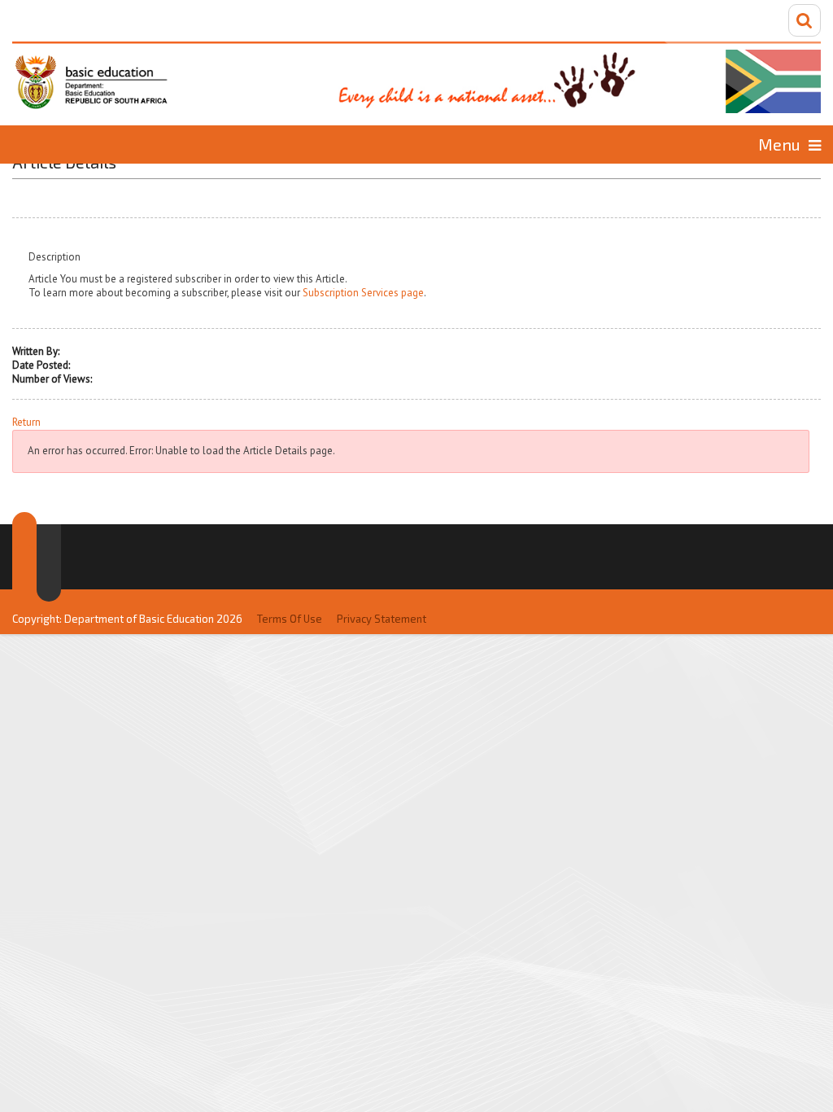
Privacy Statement (381, 618)
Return (26, 422)
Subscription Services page (363, 293)
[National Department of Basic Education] (416, 77)
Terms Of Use (289, 618)
